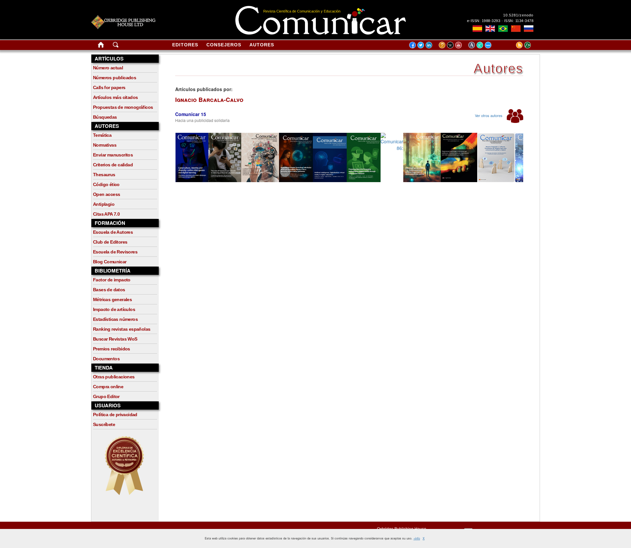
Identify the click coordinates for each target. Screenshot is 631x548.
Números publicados (114, 77)
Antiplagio (103, 204)
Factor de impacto (111, 279)
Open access (106, 194)
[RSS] (511, 44)
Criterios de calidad (113, 164)
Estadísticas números (115, 319)
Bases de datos (109, 289)
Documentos (106, 358)
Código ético (106, 184)
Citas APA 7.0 (106, 214)
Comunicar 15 (190, 114)
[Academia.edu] (472, 44)
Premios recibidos (111, 348)
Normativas (104, 145)
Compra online (108, 386)
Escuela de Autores (113, 232)
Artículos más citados (115, 97)
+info (416, 538)
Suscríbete (104, 424)
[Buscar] (115, 46)
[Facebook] (412, 44)
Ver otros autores (489, 115)
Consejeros (223, 44)
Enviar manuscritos (113, 154)
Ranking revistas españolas (121, 329)
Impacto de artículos (114, 309)
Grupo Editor (106, 396)
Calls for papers (109, 87)
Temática (102, 135)
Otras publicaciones (114, 376)
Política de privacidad (115, 414)
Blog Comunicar (110, 261)
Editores (185, 44)
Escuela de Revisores (115, 251)
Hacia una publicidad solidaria (202, 120)
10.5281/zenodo (518, 15)
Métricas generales (112, 299)
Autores (261, 44)
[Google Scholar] (442, 44)
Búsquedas (105, 117)
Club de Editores (110, 242)
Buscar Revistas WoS (115, 339)
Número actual (108, 67)
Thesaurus (104, 174)
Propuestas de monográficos (123, 107)
